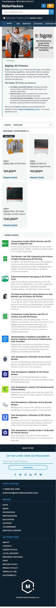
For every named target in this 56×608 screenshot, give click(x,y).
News (5, 508)
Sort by (8, 125)
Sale (18, 24)
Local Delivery (11, 553)
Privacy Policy (10, 568)
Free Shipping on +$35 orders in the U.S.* (18, 1)
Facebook (15, 474)
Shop (5, 505)
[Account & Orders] (43, 6)
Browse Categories (15, 131)
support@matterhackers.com (20, 493)
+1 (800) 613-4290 (11, 489)
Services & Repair (12, 530)
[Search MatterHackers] (51, 12)
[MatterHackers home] (12, 6)
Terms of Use (10, 571)
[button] (28, 18)
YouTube (40, 474)
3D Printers (38, 24)
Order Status (10, 549)
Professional (10, 516)
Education (8, 519)
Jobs (5, 560)
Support (7, 523)
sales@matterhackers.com (29, 109)
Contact (7, 546)
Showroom (9, 512)
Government (9, 527)
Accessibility (9, 575)
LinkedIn (30, 474)
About (6, 542)
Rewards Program (13, 557)
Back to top (28, 448)
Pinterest (35, 474)
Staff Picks (27, 24)
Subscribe (28, 467)
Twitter (20, 474)
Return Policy (10, 564)
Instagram (25, 474)
